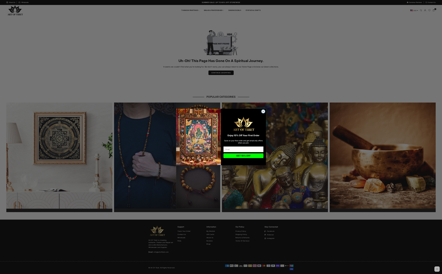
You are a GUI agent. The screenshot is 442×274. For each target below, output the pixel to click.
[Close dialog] (263, 111)
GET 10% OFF (243, 155)
